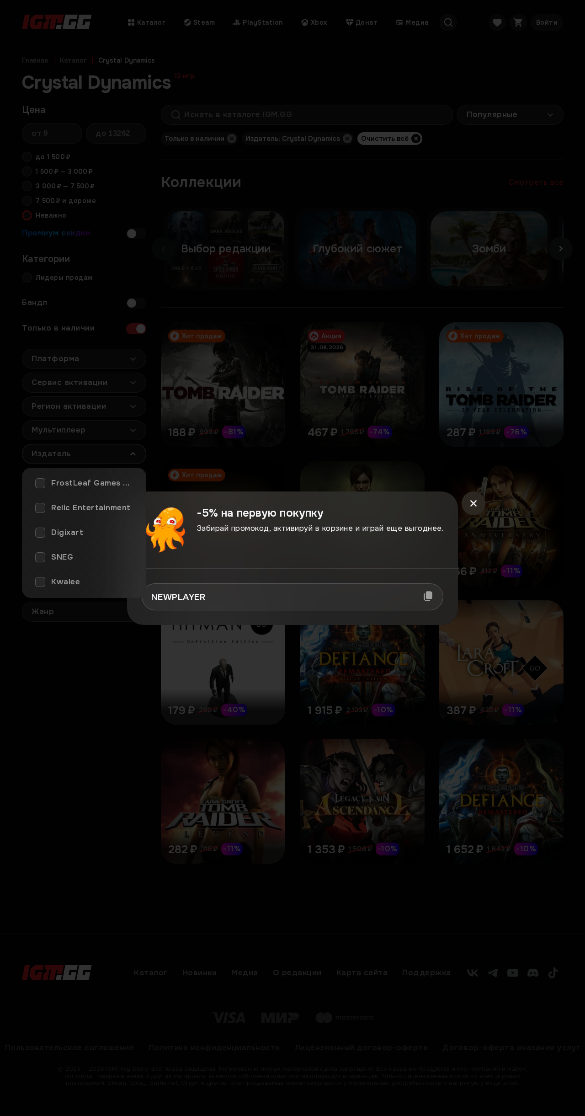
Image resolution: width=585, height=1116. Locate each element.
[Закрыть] (473, 503)
